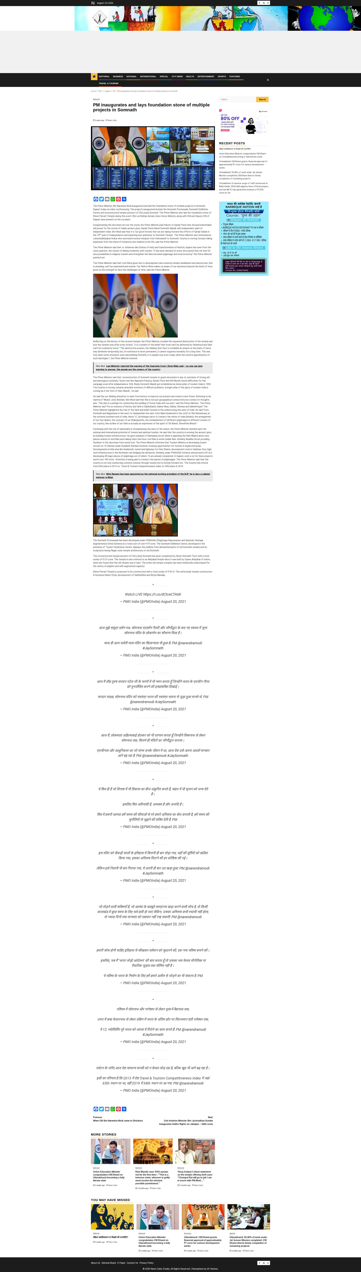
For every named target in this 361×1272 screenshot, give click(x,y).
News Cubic (112, 120)
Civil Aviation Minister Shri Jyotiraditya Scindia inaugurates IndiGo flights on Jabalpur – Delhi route (186, 1120)
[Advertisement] (180, 52)
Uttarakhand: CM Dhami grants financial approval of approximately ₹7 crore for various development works (243, 164)
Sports (222, 76)
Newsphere (197, 1268)
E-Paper (121, 1263)
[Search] (268, 80)
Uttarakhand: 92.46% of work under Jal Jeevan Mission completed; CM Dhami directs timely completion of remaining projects (240, 175)
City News (177, 76)
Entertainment (206, 76)
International (148, 76)
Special (164, 76)
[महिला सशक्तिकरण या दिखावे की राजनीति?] (112, 1217)
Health (190, 76)
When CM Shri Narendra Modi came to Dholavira (118, 1119)
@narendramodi (190, 643)
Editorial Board (109, 1263)
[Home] (94, 77)
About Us (95, 1263)
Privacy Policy (146, 1263)
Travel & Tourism (108, 83)
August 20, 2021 (173, 602)
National (131, 76)
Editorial (104, 76)
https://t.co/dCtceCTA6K (162, 594)
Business (118, 76)
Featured (234, 76)
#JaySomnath (153, 648)
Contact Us (132, 1263)
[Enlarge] (265, 205)
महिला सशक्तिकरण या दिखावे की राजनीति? (235, 149)
